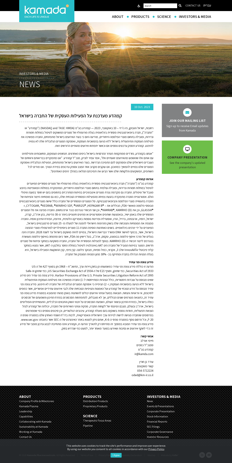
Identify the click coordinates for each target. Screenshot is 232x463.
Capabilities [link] (26, 416)
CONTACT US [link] (192, 5)
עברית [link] (207, 5)
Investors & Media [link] (195, 16)
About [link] (117, 16)
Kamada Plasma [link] (28, 406)
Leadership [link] (25, 411)
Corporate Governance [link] (160, 432)
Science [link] (164, 16)
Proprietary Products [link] (95, 406)
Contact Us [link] (25, 437)
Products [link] (140, 16)
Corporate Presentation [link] (161, 411)
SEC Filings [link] (153, 426)
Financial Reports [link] (157, 421)
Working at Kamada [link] (30, 432)
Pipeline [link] (88, 425)
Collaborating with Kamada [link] (35, 421)
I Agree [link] (116, 455)
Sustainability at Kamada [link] (33, 426)
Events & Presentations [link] (160, 406)
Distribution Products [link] (95, 401)
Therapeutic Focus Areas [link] (97, 420)
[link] (46, 11)
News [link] (150, 401)
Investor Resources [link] (158, 437)
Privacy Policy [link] (156, 449)
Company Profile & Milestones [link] (36, 401)
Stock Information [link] (157, 416)
